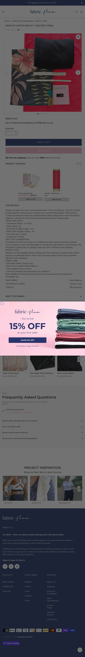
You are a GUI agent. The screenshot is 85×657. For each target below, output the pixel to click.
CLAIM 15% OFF (27, 340)
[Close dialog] (1, 303)
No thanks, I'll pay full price (27, 346)
